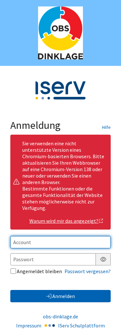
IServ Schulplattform (81, 325)
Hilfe (106, 127)
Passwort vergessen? (88, 271)
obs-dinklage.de (60, 316)
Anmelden (63, 296)
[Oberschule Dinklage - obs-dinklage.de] (60, 32)
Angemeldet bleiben (39, 271)
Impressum (28, 325)
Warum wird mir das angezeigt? (63, 221)
